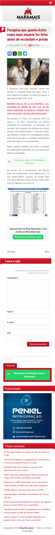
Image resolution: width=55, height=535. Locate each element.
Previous (11, 252)
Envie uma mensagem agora (29, 237)
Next (47, 252)
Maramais (35, 45)
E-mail (10, 322)
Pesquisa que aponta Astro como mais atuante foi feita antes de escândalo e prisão (27, 35)
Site (9, 333)
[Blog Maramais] (27, 14)
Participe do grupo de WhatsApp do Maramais (30, 161)
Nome (10, 312)
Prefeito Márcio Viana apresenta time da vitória (24, 490)
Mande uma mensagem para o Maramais (30, 375)
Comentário (13, 278)
